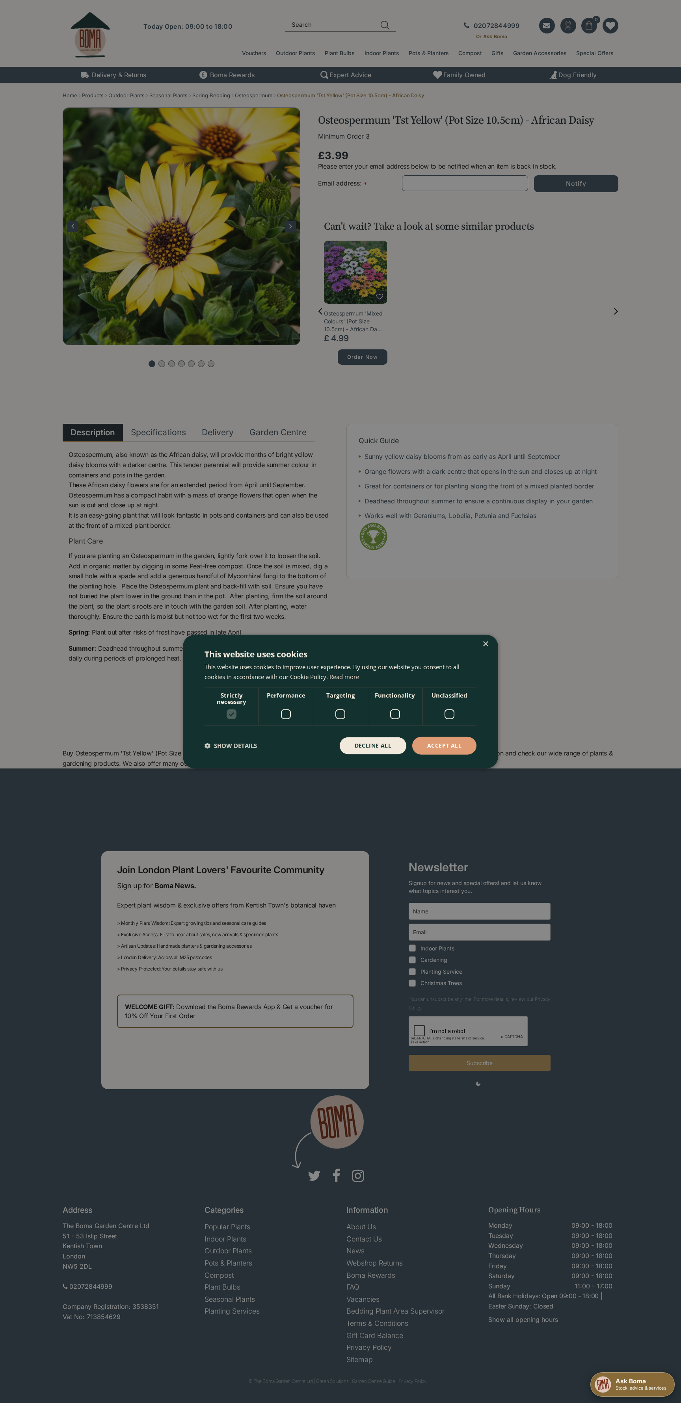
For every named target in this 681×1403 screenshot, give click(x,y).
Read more (344, 677)
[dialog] (340, 701)
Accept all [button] (444, 745)
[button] (231, 745)
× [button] (485, 644)
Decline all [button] (373, 745)
